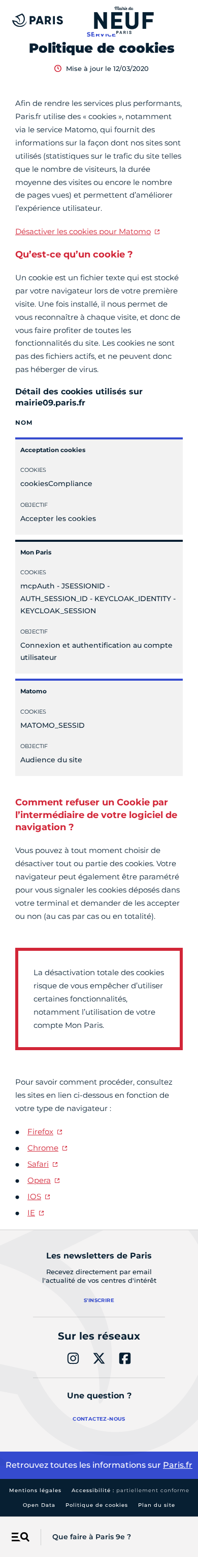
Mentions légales (35, 1490)
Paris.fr (177, 1465)
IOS (34, 1196)
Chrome (42, 1148)
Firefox (40, 1131)
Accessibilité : (130, 1490)
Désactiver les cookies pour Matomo (83, 231)
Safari (38, 1164)
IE (31, 1212)
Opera (39, 1180)
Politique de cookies (96, 1505)
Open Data (39, 1505)
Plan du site (156, 1505)
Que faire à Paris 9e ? (91, 1536)
